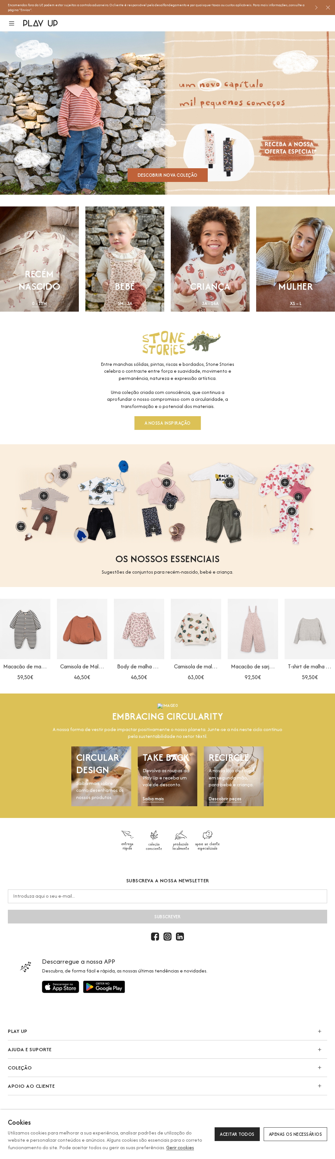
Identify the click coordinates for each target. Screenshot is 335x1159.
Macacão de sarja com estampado (253, 666)
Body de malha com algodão (139, 666)
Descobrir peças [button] (225, 798)
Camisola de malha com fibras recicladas (196, 666)
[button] (15, 23)
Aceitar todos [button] (237, 1134)
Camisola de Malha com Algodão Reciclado (82, 666)
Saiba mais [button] (153, 798)
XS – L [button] (296, 303)
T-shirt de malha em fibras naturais (310, 666)
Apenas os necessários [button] (295, 1134)
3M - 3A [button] (124, 303)
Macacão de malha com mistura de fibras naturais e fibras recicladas (25, 666)
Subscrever (167, 916)
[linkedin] (180, 936)
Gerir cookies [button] (180, 1147)
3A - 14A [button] (210, 303)
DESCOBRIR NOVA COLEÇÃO (168, 175)
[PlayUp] (40, 23)
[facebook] (155, 936)
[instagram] (167, 936)
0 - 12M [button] (39, 303)
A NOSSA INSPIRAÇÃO (168, 423)
